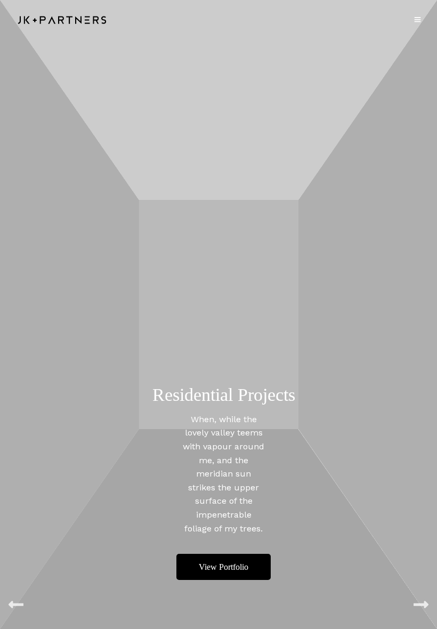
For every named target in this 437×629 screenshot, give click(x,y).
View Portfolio (223, 566)
